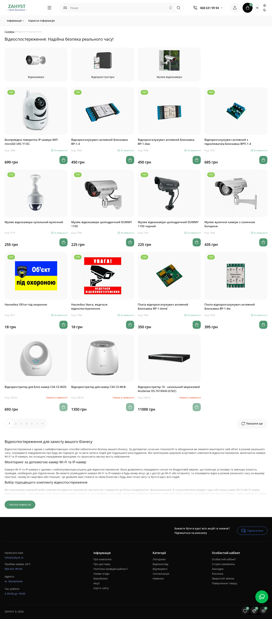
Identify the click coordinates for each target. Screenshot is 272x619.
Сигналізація (161, 573)
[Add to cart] (63, 160)
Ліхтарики (159, 559)
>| (42, 423)
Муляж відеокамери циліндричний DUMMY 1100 (101, 224)
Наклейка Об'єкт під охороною (26, 304)
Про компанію (102, 559)
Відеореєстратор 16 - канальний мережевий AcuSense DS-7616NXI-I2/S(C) (169, 389)
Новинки (158, 578)
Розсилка (217, 573)
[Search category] (65, 8)
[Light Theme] (265, 6)
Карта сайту (101, 588)
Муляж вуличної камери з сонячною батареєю (229, 224)
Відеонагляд (160, 564)
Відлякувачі (160, 569)
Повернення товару (224, 583)
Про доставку (101, 564)
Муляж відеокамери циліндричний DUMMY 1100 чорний (168, 224)
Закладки (218, 569)
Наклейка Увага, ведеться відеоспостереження (89, 306)
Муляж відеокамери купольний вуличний (34, 222)
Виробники (100, 578)
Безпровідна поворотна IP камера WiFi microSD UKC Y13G (31, 142)
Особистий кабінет (224, 559)
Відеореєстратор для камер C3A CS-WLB (98, 387)
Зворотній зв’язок (223, 578)
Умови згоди (101, 573)
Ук (257, 7)
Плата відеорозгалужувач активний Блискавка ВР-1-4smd (163, 306)
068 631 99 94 (209, 8)
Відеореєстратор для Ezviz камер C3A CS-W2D (35, 387)
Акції (96, 583)
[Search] (171, 8)
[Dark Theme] (265, 10)
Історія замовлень (223, 564)
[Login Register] (235, 8)
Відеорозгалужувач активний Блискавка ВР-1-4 (99, 142)
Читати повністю (20, 504)
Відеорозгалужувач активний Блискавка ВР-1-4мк (166, 142)
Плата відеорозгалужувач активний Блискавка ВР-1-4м (229, 306)
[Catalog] (49, 8)
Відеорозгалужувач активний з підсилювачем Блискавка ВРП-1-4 (227, 142)
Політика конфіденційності (110, 569)
